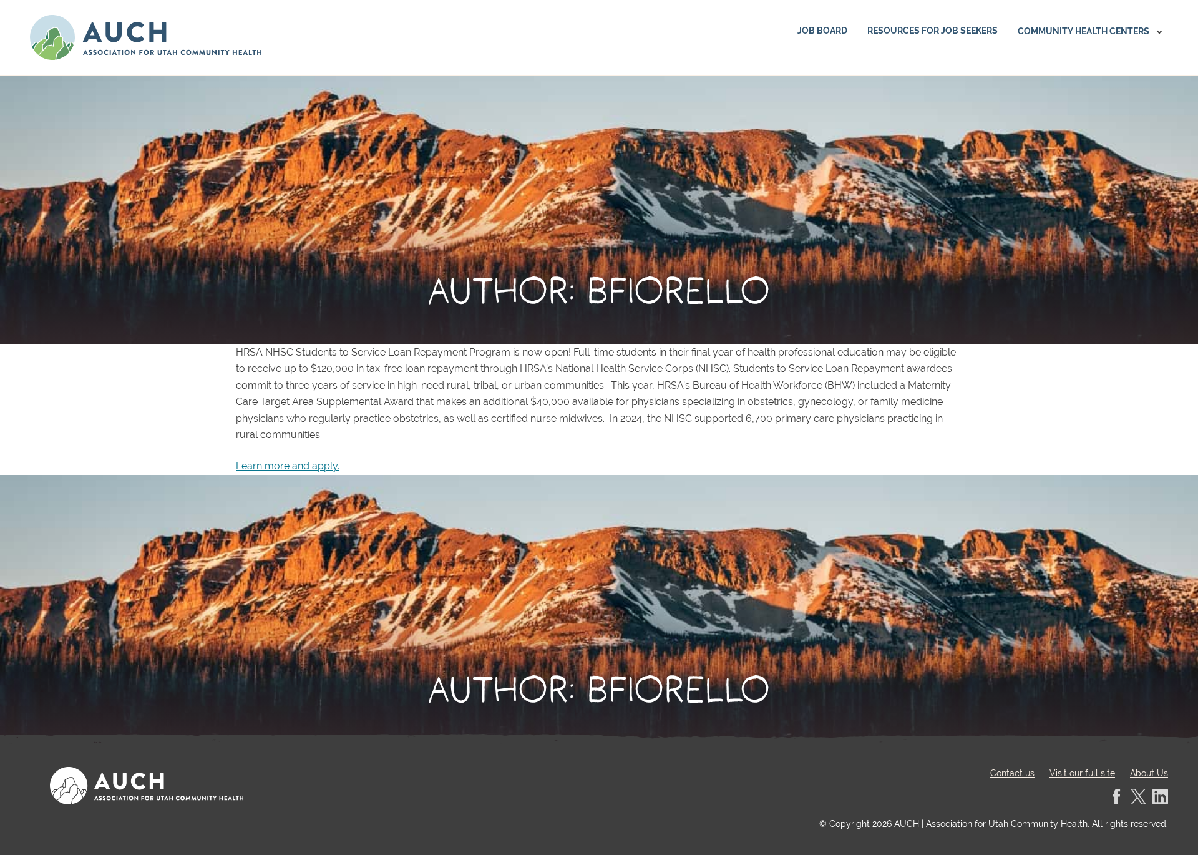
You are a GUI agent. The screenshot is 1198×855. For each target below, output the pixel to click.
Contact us (1012, 773)
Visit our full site (1082, 773)
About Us (1149, 773)
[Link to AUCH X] (1138, 796)
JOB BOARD (822, 31)
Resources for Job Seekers (932, 31)
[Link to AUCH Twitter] (1160, 796)
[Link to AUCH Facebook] (1116, 796)
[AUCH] (145, 37)
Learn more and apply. (287, 466)
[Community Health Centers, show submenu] (1159, 32)
